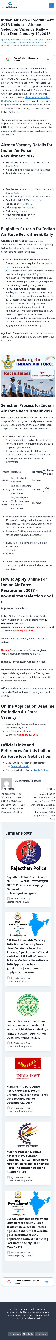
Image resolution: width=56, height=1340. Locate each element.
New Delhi (26, 203)
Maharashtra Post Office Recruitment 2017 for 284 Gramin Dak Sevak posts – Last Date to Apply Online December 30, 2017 (13, 800)
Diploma (15, 45)
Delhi (8, 45)
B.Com (43, 42)
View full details (20, 766)
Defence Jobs (29, 207)
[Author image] (8, 898)
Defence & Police (8, 42)
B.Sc (49, 42)
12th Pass (21, 42)
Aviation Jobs (33, 42)
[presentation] (28, 856)
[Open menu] (51, 5)
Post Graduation (39, 45)
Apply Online (41, 770)
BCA (3, 45)
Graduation (25, 45)
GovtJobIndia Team (12, 39)
